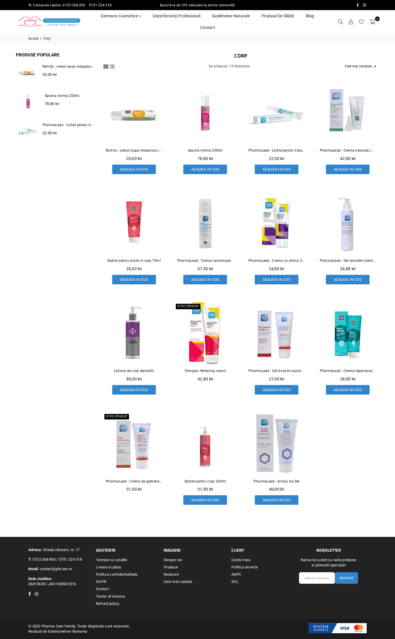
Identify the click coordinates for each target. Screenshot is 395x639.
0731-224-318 (100, 5)
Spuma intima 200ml (205, 150)
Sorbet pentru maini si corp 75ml (134, 261)
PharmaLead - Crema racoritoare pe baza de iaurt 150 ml (205, 261)
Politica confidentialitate (117, 574)
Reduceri (171, 574)
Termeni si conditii (111, 560)
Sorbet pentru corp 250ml (205, 481)
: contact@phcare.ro (55, 569)
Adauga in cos (134, 168)
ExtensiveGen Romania (67, 631)
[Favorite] (361, 21)
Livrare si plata (108, 567)
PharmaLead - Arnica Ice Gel (277, 481)
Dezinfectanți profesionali (176, 16)
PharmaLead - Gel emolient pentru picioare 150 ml (348, 261)
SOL (235, 581)
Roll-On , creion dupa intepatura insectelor (134, 150)
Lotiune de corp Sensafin (134, 371)
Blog (310, 16)
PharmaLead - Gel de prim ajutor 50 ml (276, 371)
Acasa (33, 38)
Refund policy (107, 603)
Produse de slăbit (277, 16)
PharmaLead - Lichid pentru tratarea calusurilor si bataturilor (276, 150)
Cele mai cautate (178, 581)
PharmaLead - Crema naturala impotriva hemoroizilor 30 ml (348, 150)
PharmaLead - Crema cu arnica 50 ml (276, 261)
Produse (171, 567)
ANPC (236, 574)
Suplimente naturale (231, 16)
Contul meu (241, 560)
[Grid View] (106, 66)
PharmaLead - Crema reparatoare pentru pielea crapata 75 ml (348, 371)
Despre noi (173, 560)
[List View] (112, 66)
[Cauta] (340, 21)
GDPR (101, 581)
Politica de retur (244, 567)
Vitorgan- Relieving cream (205, 371)
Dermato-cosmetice (120, 16)
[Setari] (351, 21)
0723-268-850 (73, 5)
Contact (207, 27)
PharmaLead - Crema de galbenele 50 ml (134, 481)
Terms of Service (110, 596)
